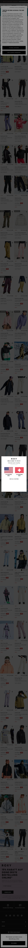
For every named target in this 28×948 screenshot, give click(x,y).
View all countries (14, 479)
